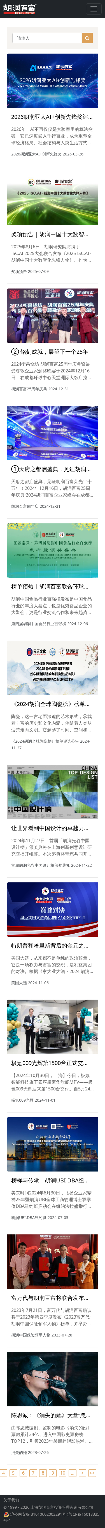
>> (92, 1473)
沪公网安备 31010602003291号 (38, 1514)
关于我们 (11, 1500)
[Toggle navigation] (94, 9)
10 (62, 1473)
